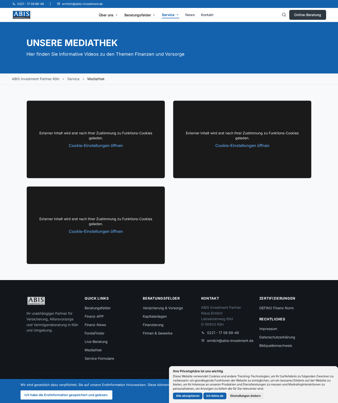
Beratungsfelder (137, 15)
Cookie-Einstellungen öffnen (96, 145)
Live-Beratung (96, 341)
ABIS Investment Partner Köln (35, 79)
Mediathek (93, 350)
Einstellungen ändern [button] (245, 396)
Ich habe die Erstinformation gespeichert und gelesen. (66, 395)
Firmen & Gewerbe (157, 333)
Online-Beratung (307, 15)
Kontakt (207, 15)
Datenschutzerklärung (277, 337)
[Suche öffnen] (283, 14)
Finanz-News (95, 325)
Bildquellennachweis (275, 345)
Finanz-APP (94, 316)
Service (168, 15)
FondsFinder (94, 333)
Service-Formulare (99, 358)
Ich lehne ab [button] (214, 396)
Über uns (106, 15)
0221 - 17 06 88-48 (223, 333)
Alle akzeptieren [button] (187, 396)
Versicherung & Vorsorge (163, 308)
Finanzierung (153, 325)
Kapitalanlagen (155, 316)
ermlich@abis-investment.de (230, 340)
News (190, 15)
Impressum (268, 329)
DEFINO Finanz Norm (276, 308)
